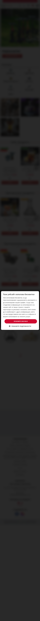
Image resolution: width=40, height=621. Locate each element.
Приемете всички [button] (21, 321)
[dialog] (20, 310)
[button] (20, 326)
